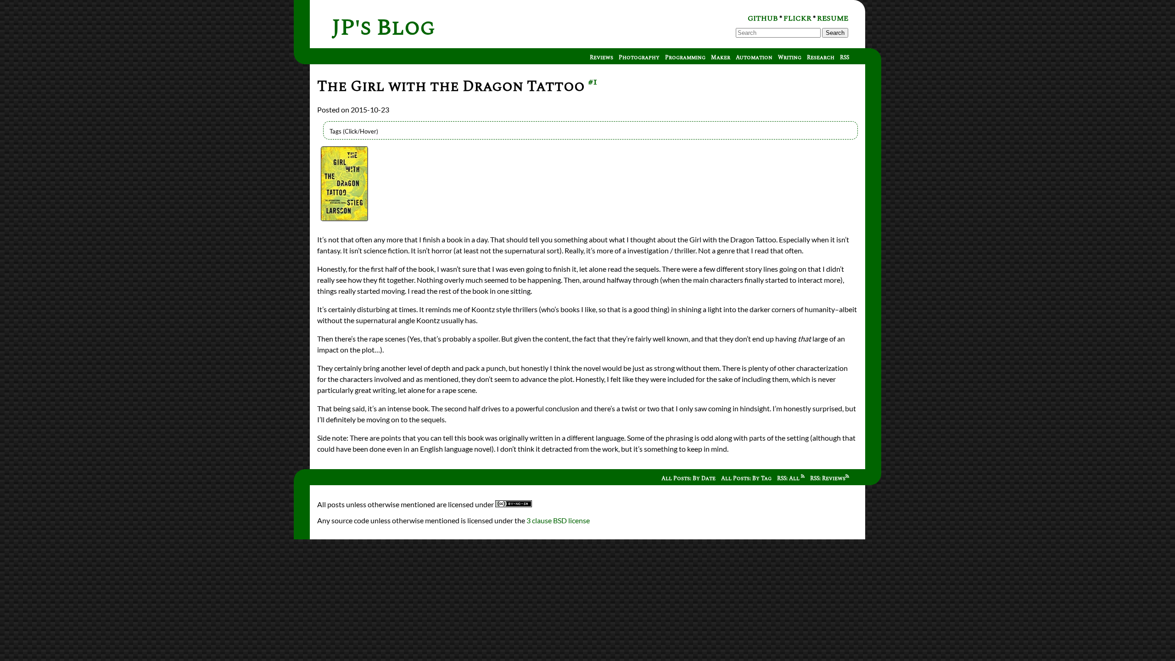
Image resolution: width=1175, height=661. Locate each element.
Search (835, 32)
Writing (789, 57)
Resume (832, 18)
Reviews (601, 57)
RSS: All (789, 478)
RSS (844, 57)
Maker (720, 57)
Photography (639, 57)
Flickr (797, 18)
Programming (685, 57)
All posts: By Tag (746, 478)
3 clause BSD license (558, 520)
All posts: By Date (688, 478)
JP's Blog (383, 28)
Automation (754, 57)
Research (820, 57)
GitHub (763, 18)
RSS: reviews (827, 478)
